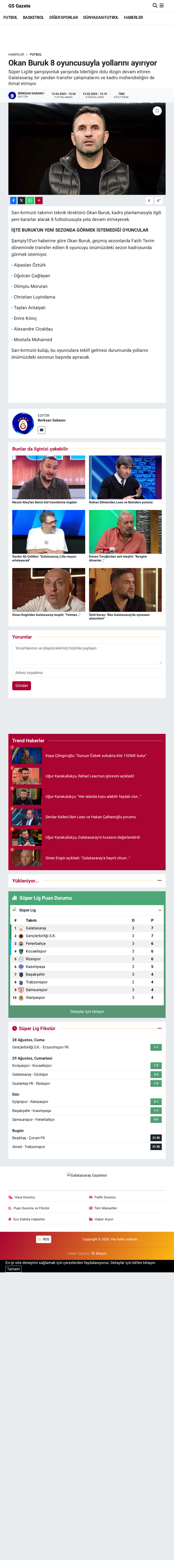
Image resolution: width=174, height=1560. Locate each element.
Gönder (21, 685)
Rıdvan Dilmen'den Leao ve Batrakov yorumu (121, 502)
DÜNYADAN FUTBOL (101, 17)
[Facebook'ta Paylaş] (13, 200)
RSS (45, 1239)
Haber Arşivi (104, 1219)
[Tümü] (159, 880)
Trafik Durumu (105, 1197)
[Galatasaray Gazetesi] (87, 1175)
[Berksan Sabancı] (23, 423)
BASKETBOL (33, 17)
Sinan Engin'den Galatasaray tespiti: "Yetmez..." (46, 615)
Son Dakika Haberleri (29, 1219)
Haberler (16, 54)
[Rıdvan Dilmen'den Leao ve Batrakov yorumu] (125, 477)
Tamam (13, 1269)
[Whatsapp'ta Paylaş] (30, 200)
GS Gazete (19, 6)
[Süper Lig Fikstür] (159, 1028)
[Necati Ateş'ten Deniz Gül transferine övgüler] (48, 477)
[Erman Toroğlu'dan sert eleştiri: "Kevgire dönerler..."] (125, 531)
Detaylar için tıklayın (87, 1011)
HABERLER (133, 17)
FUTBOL (10, 17)
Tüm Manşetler (105, 1208)
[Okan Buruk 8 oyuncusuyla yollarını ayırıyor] (87, 149)
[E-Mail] (41, 430)
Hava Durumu (24, 1197)
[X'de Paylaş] (21, 200)
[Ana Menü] (162, 5)
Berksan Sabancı (51, 420)
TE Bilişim (98, 1253)
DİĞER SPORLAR (63, 17)
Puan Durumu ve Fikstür (31, 1208)
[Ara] (155, 5)
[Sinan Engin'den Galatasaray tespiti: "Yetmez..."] (48, 589)
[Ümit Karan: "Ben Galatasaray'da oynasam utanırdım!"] (125, 589)
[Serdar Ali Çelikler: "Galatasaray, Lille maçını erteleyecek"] (48, 531)
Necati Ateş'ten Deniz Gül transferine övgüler (44, 502)
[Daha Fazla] (39, 200)
